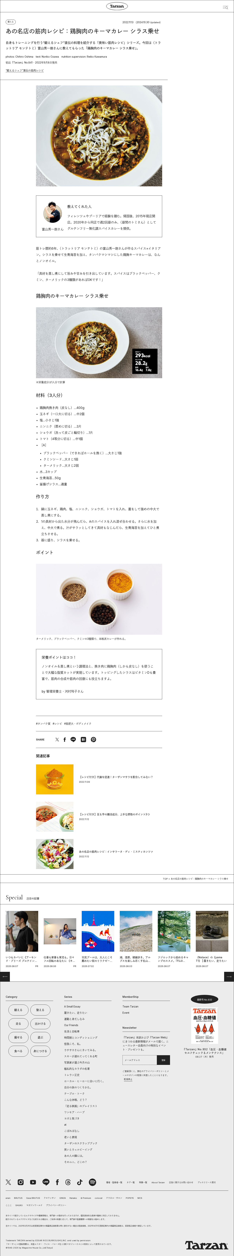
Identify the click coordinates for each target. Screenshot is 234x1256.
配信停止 (128, 1079)
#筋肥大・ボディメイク (77, 723)
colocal (98, 1198)
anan (8, 1198)
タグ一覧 (131, 1182)
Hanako (73, 1198)
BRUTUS (18, 1198)
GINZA (62, 1198)
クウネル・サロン (114, 1198)
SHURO (19, 1205)
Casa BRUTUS (33, 1198)
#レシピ (57, 723)
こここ (9, 1205)
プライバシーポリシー (56, 1205)
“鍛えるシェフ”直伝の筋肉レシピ (25, 70)
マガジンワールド (34, 1205)
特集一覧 (143, 1182)
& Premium (86, 1198)
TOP (165, 878)
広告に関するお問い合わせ (181, 1182)
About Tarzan (158, 1182)
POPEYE (130, 1198)
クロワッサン (50, 1198)
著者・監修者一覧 (114, 1182)
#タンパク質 (43, 723)
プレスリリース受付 (207, 1182)
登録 (163, 1060)
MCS (139, 1198)
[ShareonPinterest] (93, 739)
